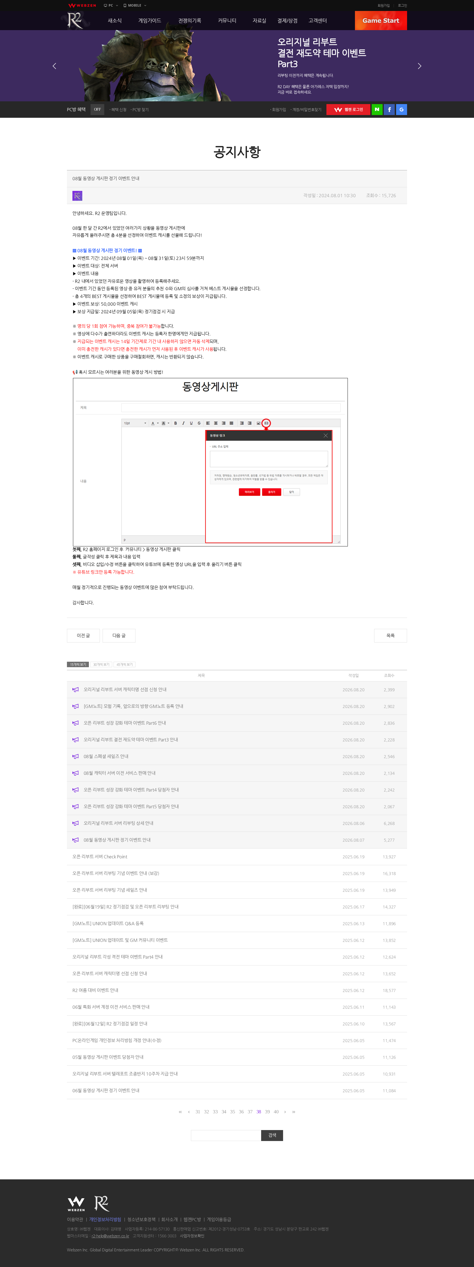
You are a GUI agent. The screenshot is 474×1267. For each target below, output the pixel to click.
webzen (82, 5)
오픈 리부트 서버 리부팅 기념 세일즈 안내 (109, 890)
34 (224, 1111)
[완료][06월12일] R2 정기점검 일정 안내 (109, 1023)
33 (215, 1111)
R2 (75, 20)
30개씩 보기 (101, 664)
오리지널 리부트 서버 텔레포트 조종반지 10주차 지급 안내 (124, 1073)
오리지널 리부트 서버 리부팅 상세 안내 (118, 823)
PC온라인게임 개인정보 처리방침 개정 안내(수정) (117, 1040)
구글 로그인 (401, 109)
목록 (390, 635)
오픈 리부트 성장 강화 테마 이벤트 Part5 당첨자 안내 (131, 806)
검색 (272, 1135)
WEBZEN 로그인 (348, 109)
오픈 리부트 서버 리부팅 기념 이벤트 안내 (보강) (115, 873)
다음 (419, 66)
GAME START (381, 20)
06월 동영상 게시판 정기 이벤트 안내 (105, 1090)
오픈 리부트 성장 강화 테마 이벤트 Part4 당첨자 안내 (131, 789)
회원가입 (384, 5)
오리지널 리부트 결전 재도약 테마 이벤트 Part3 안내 (131, 739)
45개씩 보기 (125, 664)
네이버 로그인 (377, 109)
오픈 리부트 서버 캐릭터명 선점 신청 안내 (109, 973)
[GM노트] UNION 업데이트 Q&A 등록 (108, 923)
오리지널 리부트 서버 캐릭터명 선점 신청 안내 (125, 689)
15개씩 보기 (78, 664)
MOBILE (134, 5)
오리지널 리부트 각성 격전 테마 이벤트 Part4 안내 (117, 956)
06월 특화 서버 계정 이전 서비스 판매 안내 (110, 1007)
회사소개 (169, 1219)
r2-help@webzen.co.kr (110, 1236)
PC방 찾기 (140, 109)
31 (198, 1111)
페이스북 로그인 (389, 109)
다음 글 (119, 635)
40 (276, 1111)
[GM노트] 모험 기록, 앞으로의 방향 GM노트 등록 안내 (133, 706)
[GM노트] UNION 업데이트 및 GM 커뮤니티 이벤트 (120, 940)
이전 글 (83, 635)
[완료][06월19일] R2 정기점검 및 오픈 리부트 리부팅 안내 (125, 906)
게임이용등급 (219, 1219)
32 (206, 1111)
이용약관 (75, 1219)
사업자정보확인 (192, 1236)
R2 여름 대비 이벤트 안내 (95, 990)
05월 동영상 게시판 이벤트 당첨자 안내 (107, 1057)
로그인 (402, 5)
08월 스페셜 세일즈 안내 (106, 756)
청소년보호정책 (141, 1219)
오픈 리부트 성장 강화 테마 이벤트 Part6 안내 (125, 723)
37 (250, 1111)
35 (232, 1111)
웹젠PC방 (192, 1219)
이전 (54, 66)
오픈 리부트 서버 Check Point (99, 856)
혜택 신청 (118, 109)
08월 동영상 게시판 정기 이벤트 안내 (117, 839)
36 (241, 1111)
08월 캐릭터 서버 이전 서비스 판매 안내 (120, 773)
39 (267, 1111)
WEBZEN (76, 1204)
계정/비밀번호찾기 (306, 109)
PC (111, 5)
